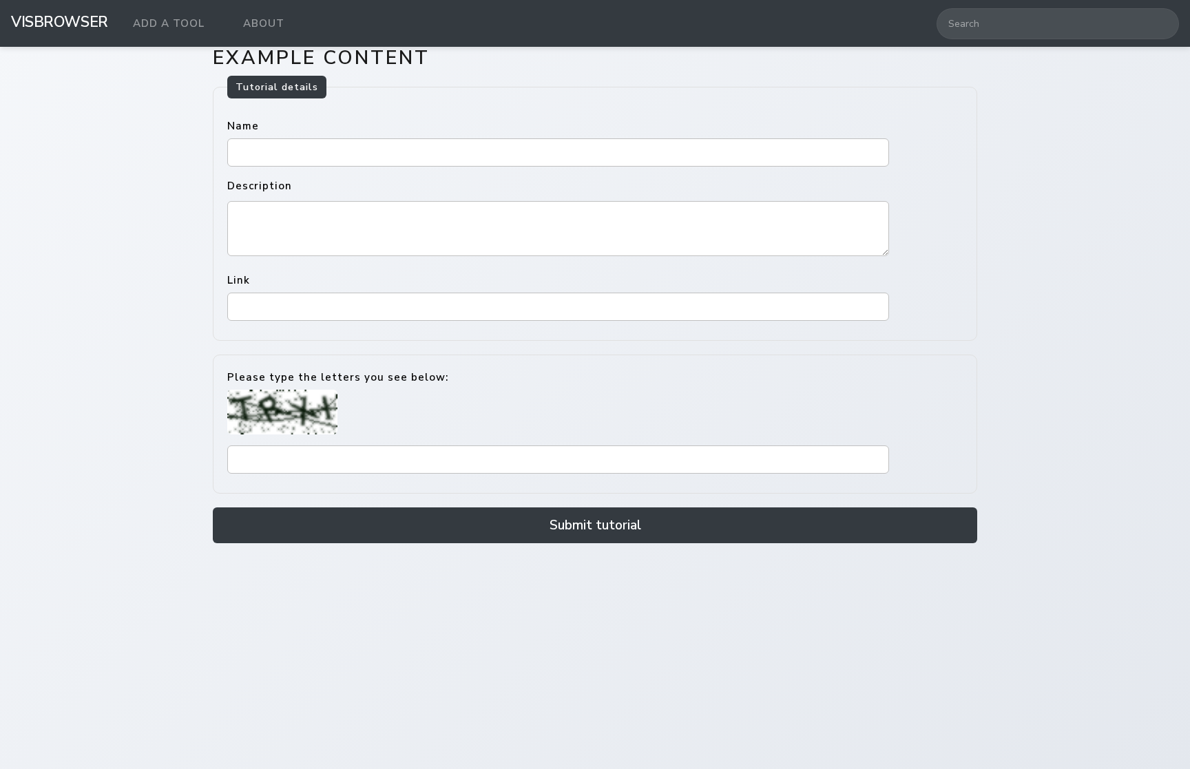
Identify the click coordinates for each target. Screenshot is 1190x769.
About (263, 23)
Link (238, 280)
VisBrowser (59, 22)
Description (259, 186)
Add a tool (169, 23)
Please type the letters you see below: (337, 377)
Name (243, 126)
